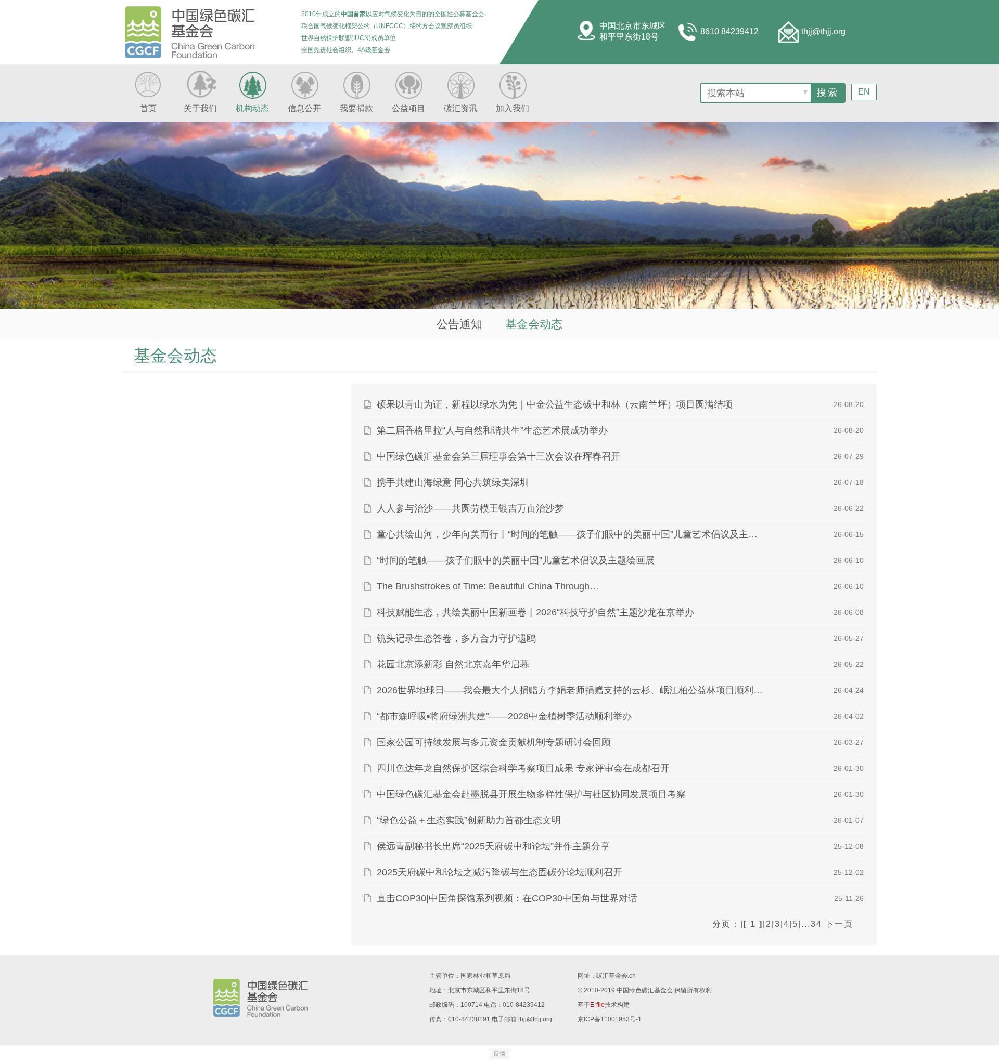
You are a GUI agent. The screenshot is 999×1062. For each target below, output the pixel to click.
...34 (811, 924)
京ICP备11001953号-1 (610, 1019)
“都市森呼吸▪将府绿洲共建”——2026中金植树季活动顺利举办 (504, 716)
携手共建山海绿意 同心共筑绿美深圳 (453, 482)
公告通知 (459, 324)
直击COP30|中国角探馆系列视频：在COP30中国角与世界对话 (507, 898)
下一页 (839, 924)
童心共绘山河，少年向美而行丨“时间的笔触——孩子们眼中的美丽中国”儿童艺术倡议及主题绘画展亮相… (571, 534)
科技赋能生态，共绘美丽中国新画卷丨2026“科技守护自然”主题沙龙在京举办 (535, 612)
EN (864, 91)
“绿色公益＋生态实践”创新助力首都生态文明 (469, 820)
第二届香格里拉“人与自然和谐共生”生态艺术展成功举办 (492, 430)
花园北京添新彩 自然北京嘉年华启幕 (453, 664)
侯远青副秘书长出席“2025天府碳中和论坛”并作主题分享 (493, 846)
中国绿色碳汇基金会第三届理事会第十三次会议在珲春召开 (498, 456)
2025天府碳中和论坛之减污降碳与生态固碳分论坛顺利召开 (499, 872)
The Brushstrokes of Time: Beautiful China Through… (488, 586)
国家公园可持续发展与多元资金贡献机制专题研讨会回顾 (494, 742)
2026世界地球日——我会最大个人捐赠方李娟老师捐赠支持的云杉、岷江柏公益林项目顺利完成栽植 (571, 690)
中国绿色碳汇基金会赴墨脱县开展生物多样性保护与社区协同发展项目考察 (531, 794)
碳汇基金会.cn (616, 975)
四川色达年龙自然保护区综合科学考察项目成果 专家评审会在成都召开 (523, 768)
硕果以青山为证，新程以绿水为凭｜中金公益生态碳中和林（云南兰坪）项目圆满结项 (555, 404)
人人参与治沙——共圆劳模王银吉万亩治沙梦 (470, 508)
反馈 (499, 1053)
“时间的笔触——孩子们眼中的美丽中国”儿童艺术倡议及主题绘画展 (516, 560)
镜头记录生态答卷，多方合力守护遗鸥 (456, 638)
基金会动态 (533, 324)
